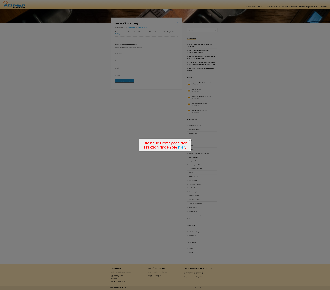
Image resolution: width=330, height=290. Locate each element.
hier (181, 147)
